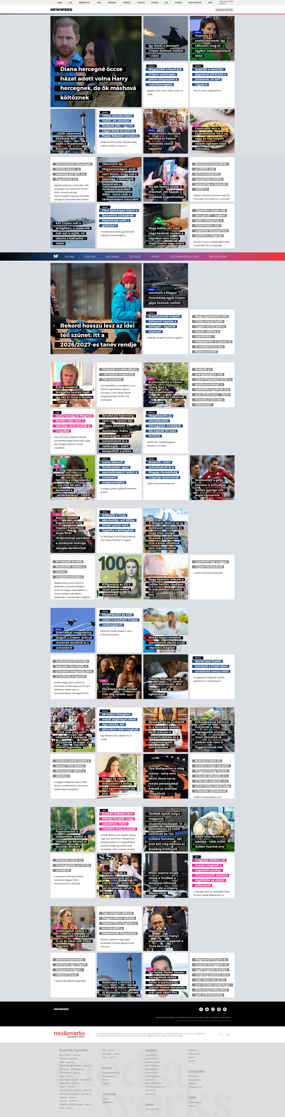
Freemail (127, 3)
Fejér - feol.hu (66, 1076)
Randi (179, 3)
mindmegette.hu (153, 1076)
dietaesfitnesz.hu (153, 1083)
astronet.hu (150, 1055)
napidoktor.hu (151, 1072)
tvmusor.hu (150, 1094)
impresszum (214, 1017)
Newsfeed (112, 3)
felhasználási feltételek (185, 1017)
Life (70, 3)
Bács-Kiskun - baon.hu (70, 1055)
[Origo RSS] (225, 1009)
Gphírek (154, 3)
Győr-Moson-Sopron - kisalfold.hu (75, 1080)
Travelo (141, 3)
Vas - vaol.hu (108, 1050)
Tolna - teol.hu (66, 1108)
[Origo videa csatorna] (219, 1009)
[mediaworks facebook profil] (221, 1034)
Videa (99, 3)
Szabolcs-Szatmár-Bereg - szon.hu (75, 1104)
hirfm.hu (192, 1106)
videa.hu (193, 1083)
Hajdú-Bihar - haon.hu (69, 1083)
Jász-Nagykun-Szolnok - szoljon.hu (75, 1090)
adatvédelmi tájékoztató (165, 1017)
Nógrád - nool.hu (67, 1097)
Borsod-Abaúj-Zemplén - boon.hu (75, 1065)
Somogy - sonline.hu (69, 1101)
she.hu (192, 1061)
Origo (59, 3)
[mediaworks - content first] (69, 1034)
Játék (210, 3)
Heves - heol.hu (66, 1087)
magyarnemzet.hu (110, 1072)
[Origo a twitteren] (207, 1009)
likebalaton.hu (152, 1069)
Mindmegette (84, 3)
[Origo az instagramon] (213, 1009)
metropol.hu (194, 1054)
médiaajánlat (226, 1017)
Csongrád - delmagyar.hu (71, 1069)
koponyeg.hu (195, 1080)
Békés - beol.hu (66, 1062)
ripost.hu (193, 1050)
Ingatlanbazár (195, 3)
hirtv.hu (105, 1080)
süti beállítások (203, 1017)
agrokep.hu (107, 1102)
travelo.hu (150, 1080)
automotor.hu (151, 1058)
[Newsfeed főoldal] (61, 1009)
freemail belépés (224, 10)
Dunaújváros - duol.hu (69, 1072)
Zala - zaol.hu (108, 1057)
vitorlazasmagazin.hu (155, 1087)
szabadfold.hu (109, 1076)
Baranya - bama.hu (68, 1058)
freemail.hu (194, 1076)
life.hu (191, 1057)
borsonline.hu (151, 1109)
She (166, 3)
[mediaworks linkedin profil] (228, 1034)
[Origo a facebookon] (201, 1009)
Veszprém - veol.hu (111, 1054)
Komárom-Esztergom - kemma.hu (75, 1094)
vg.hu (105, 1098)
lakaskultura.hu (152, 1062)
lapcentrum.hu (195, 1087)
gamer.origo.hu (152, 1065)
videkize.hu (150, 1090)
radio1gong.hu (195, 1102)
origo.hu (106, 1083)
